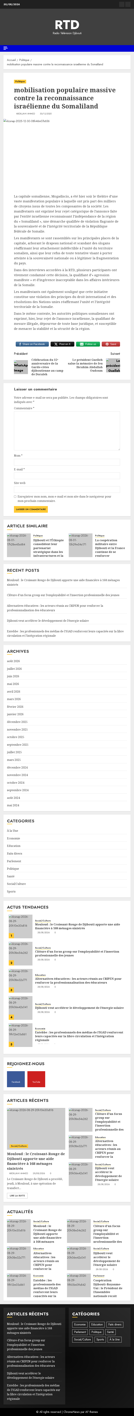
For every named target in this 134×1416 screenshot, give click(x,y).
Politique (20, 81)
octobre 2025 (15, 737)
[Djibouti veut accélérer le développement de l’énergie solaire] (20, 1008)
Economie (13, 838)
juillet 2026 (14, 669)
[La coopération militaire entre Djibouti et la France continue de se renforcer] (80, 545)
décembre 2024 (17, 767)
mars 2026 (14, 699)
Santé (10, 876)
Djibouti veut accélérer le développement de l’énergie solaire (48, 621)
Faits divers (14, 853)
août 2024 (13, 798)
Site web (19, 483)
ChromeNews (72, 1412)
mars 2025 (14, 760)
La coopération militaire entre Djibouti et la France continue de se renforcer (110, 548)
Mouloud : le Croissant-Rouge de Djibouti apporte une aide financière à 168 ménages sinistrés (77, 926)
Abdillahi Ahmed (25, 113)
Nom (18, 455)
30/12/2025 (46, 113)
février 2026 (15, 707)
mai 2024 (13, 805)
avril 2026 (13, 691)
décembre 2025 (17, 722)
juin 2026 (13, 676)
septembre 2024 (17, 790)
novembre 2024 (17, 775)
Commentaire (24, 408)
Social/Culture (16, 884)
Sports (11, 891)
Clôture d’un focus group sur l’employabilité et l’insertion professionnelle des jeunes (63, 595)
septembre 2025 (17, 745)
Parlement (14, 861)
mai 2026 (13, 684)
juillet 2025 (14, 752)
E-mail (19, 469)
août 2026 (13, 661)
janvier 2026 (15, 714)
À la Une (12, 831)
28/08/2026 (44, 932)
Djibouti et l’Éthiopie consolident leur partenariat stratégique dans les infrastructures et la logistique (48, 550)
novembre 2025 (17, 729)
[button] (128, 48)
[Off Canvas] (5, 48)
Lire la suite (17, 1195)
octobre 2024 (15, 783)
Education (13, 846)
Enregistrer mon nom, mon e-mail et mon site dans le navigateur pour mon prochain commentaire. (64, 499)
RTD (67, 24)
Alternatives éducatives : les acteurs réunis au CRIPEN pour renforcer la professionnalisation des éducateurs (78, 980)
